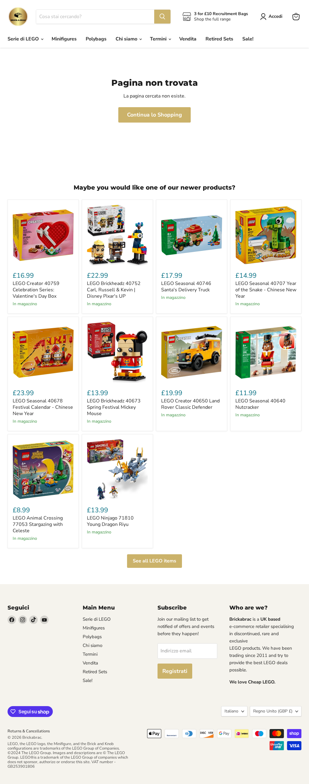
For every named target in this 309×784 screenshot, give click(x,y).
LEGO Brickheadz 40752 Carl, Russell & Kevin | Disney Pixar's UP (114, 289)
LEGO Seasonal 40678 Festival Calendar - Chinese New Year (43, 407)
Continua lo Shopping (154, 114)
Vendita (187, 39)
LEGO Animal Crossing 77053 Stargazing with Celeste (38, 524)
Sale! (247, 39)
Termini (159, 39)
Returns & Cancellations (29, 731)
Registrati (174, 671)
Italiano (231, 711)
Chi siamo (127, 39)
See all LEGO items (154, 561)
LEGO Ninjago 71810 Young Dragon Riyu (110, 521)
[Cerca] (162, 17)
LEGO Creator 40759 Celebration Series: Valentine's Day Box (36, 289)
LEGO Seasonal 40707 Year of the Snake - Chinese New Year (265, 289)
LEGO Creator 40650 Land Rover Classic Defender (190, 404)
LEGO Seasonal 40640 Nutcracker (260, 404)
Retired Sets (219, 39)
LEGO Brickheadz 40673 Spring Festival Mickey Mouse (114, 407)
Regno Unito (272, 711)
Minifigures (64, 39)
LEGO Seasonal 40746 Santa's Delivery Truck (186, 286)
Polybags (96, 39)
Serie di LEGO (24, 39)
